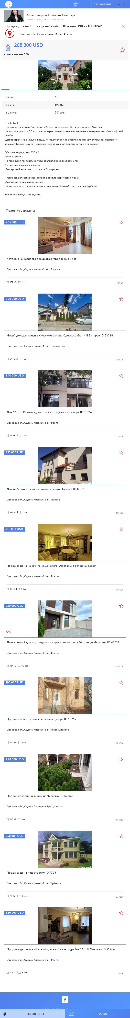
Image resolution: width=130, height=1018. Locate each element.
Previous (42, 75)
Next (87, 75)
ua (118, 4)
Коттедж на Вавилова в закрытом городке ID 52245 (42, 259)
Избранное (76, 4)
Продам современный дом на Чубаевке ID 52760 (40, 796)
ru (123, 4)
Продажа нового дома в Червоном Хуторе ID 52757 (41, 719)
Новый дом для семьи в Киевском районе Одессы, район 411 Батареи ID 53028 (60, 335)
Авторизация (102, 4)
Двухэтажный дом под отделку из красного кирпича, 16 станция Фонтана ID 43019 (63, 642)
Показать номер (35, 1014)
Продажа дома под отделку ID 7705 (31, 873)
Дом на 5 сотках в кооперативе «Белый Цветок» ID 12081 (45, 489)
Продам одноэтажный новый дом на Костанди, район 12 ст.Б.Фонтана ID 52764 (61, 949)
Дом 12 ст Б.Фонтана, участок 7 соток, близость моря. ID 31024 (49, 412)
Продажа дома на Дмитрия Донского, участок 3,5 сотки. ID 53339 (51, 566)
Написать (102, 1014)
